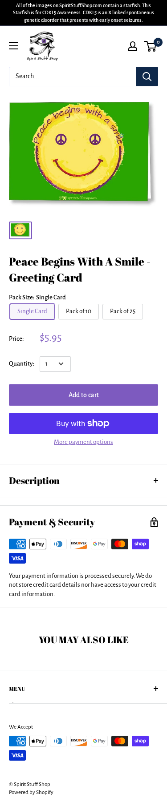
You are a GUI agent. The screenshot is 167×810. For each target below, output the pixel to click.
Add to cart (84, 395)
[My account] (132, 46)
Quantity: (21, 363)
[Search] (147, 76)
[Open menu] (13, 45)
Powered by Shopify (31, 792)
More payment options (83, 442)
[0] (150, 46)
